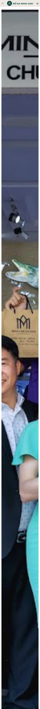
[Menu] (2, 3)
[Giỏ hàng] (37, 3)
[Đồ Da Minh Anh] (20, 3)
